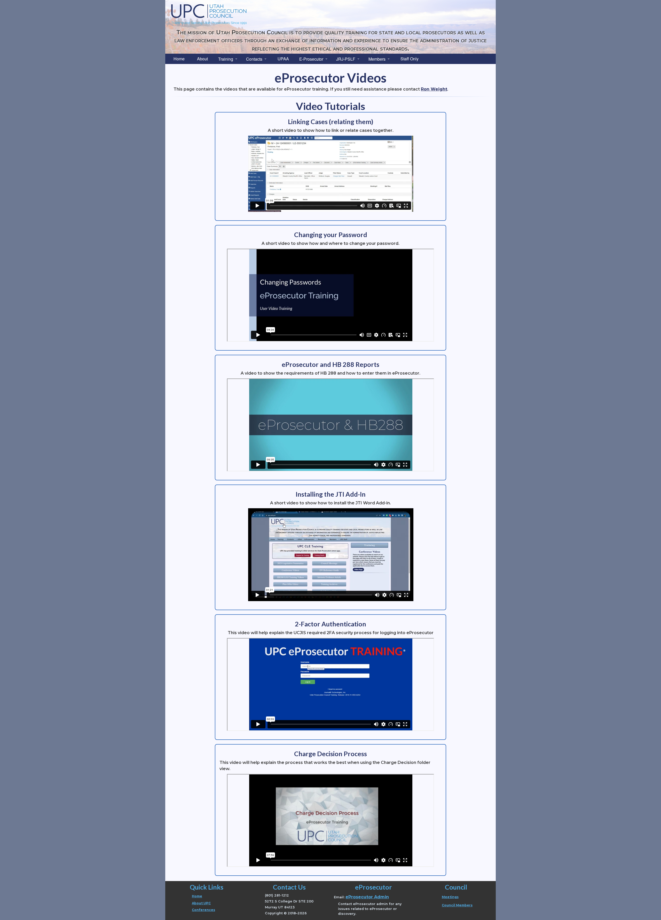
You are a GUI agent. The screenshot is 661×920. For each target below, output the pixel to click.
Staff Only (409, 59)
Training (225, 59)
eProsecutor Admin (367, 896)
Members (376, 59)
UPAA (283, 59)
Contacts (254, 59)
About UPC (201, 903)
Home (179, 59)
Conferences (203, 910)
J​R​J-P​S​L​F (345, 59)
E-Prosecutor (311, 59)
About (202, 59)
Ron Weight (434, 89)
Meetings (450, 897)
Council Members (457, 905)
